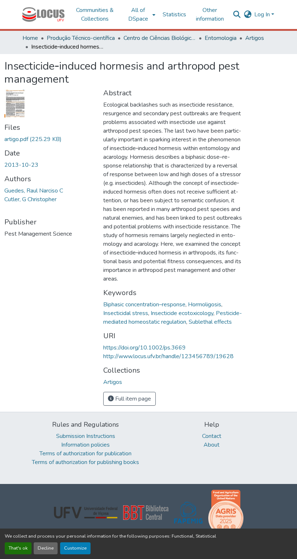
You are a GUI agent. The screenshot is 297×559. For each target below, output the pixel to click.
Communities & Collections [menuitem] (95, 14)
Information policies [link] (85, 445)
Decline (46, 548)
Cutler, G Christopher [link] (30, 199)
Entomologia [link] (221, 38)
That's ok (18, 548)
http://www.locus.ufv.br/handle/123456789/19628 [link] (168, 356)
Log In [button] (262, 14)
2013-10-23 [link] (21, 165)
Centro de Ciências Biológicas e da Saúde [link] (160, 38)
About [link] (211, 445)
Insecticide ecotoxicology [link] (182, 313)
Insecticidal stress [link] (125, 313)
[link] (49, 139)
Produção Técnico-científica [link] (81, 38)
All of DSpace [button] (138, 14)
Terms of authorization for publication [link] (85, 453)
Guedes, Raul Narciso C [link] (33, 191)
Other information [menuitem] (210, 14)
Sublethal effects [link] (210, 322)
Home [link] (30, 38)
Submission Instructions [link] (85, 436)
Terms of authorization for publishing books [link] (85, 462)
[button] (43, 14)
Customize (75, 548)
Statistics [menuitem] (174, 14)
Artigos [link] (254, 38)
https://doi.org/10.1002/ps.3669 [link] (144, 348)
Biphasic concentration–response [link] (144, 305)
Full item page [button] (132, 399)
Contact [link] (211, 436)
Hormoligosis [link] (204, 305)
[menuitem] (140, 14)
